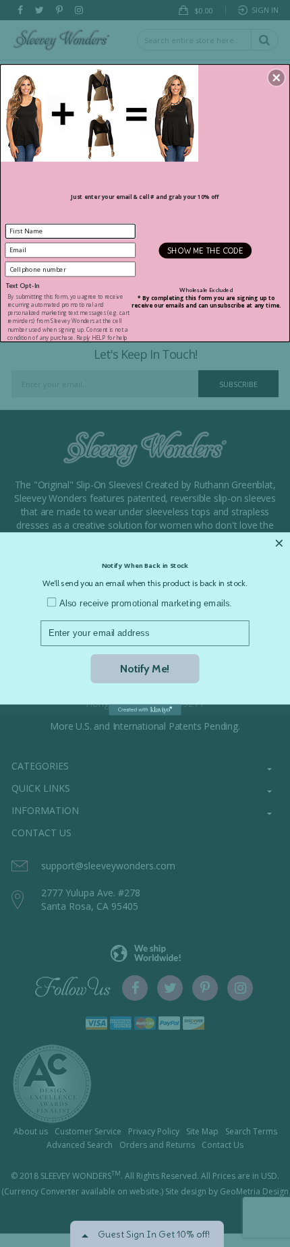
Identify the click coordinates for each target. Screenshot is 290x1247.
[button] (276, 77)
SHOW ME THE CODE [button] (205, 250)
